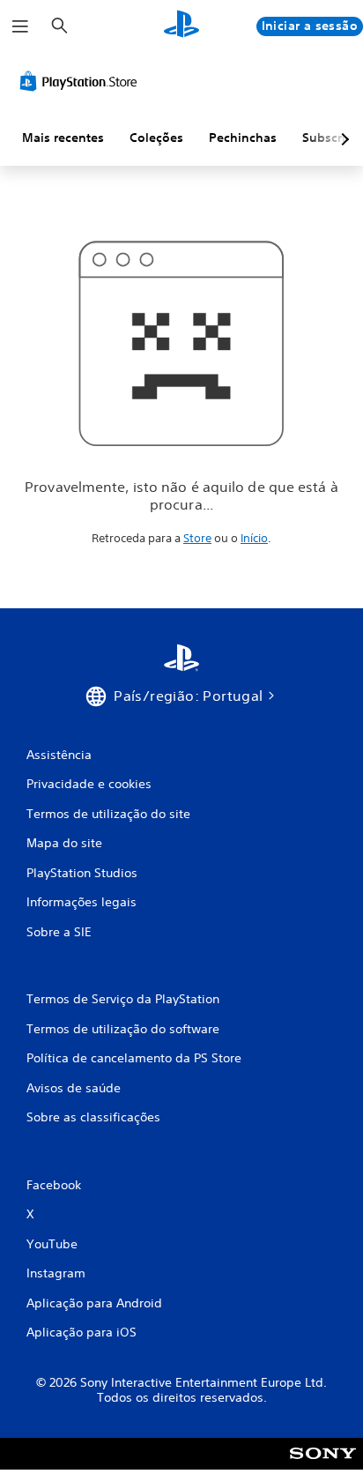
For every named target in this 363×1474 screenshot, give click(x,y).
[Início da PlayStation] (181, 26)
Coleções (156, 137)
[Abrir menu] (20, 26)
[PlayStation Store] (82, 81)
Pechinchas (243, 137)
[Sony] (323, 1465)
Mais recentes (63, 137)
